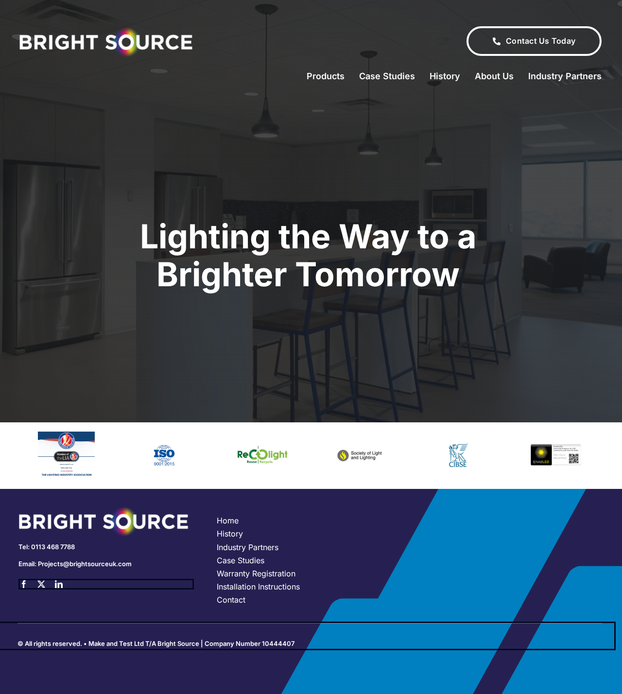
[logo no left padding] (106, 510)
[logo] (106, 30)
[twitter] (41, 584)
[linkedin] (59, 584)
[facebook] (24, 584)
